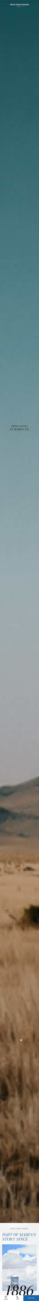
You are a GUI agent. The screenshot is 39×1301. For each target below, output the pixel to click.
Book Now (32, 1297)
